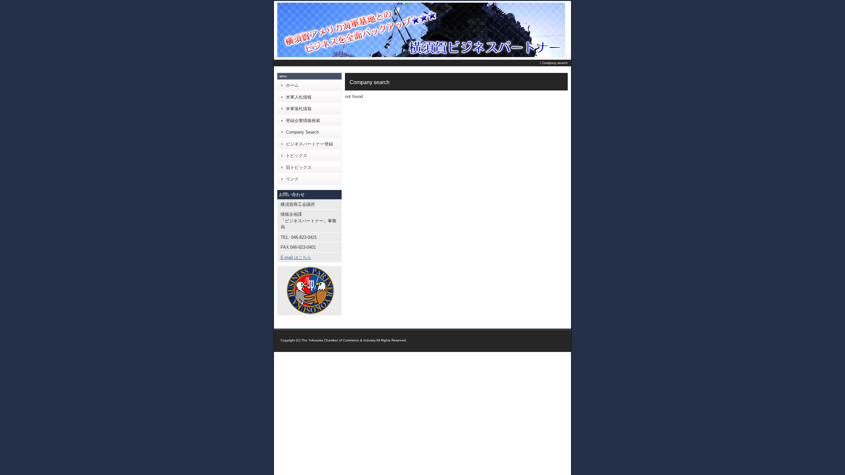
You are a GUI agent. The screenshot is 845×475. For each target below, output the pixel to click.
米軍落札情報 (299, 108)
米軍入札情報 (299, 97)
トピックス (296, 155)
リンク (292, 178)
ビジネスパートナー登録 (309, 144)
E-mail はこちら (296, 257)
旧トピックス (299, 167)
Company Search (302, 132)
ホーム (292, 85)
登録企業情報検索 (303, 120)
